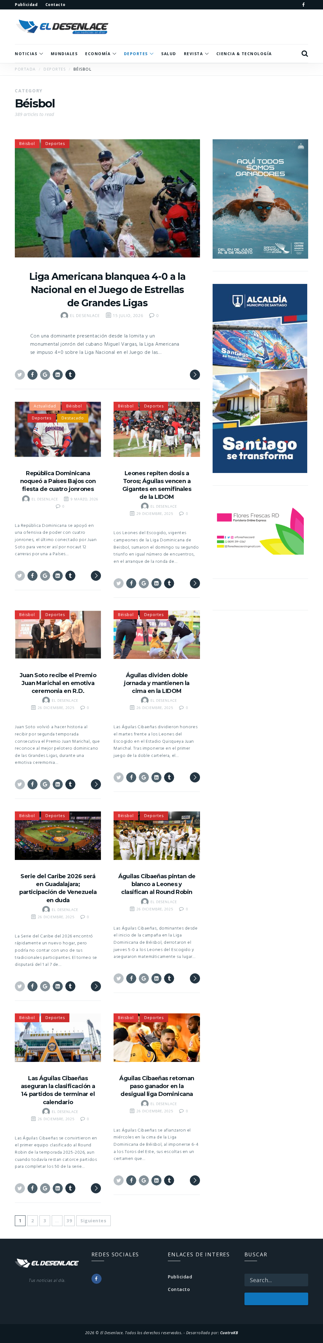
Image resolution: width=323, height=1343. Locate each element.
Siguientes (93, 1221)
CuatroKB (229, 1332)
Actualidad (45, 406)
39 (69, 1221)
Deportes (55, 143)
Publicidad (180, 1277)
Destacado (73, 418)
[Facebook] (303, 4)
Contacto (179, 1289)
